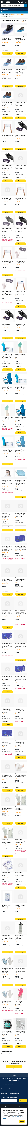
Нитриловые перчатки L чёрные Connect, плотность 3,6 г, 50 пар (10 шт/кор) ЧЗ (7, 548)
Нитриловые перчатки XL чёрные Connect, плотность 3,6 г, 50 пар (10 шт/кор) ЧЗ (20, 710)
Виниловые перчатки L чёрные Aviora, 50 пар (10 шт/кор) (20, 135)
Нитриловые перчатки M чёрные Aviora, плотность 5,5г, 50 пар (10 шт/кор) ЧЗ (7, 613)
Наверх (14, 1075)
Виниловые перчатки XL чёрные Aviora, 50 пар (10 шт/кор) (7, 324)
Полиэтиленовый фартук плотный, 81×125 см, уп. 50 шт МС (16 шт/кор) (7, 937)
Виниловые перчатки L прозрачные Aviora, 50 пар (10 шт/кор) (20, 104)
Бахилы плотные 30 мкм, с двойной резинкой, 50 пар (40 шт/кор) (20, 39)
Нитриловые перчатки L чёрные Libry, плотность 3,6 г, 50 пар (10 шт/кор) (20, 548)
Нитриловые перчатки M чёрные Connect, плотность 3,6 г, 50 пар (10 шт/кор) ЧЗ (20, 613)
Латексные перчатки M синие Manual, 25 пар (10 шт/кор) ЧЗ (20, 419)
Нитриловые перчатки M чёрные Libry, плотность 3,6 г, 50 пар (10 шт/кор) (7, 645)
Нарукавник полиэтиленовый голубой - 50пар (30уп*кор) (6, 515)
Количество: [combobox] (6, 50)
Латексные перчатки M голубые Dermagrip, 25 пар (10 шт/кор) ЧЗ (20, 387)
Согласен (22, 1121)
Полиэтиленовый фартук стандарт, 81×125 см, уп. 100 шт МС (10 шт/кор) (20, 937)
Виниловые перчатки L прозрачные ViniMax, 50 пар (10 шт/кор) (7, 135)
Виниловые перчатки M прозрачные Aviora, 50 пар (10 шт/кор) (20, 167)
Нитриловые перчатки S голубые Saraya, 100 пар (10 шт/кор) (7, 678)
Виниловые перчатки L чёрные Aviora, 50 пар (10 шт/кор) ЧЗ (7, 167)
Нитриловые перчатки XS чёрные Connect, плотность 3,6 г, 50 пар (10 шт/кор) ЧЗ (7, 776)
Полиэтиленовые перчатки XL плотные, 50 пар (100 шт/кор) (20, 905)
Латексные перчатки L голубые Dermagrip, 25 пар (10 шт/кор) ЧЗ (7, 356)
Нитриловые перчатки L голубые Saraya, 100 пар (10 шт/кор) (20, 515)
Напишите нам (13, 1080)
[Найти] (25, 5)
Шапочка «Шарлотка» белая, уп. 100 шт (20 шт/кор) (20, 1033)
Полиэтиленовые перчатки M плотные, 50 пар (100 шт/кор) (20, 874)
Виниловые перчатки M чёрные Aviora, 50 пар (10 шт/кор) (7, 230)
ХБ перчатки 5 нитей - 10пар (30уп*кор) (7, 1002)
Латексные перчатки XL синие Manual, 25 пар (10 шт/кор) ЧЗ (20, 450)
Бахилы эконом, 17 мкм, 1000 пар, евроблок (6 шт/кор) (7, 104)
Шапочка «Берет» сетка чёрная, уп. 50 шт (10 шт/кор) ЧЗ (7, 1033)
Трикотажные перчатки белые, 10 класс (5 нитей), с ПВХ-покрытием (7, 970)
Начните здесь (17, 1068)
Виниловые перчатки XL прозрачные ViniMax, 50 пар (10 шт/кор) (20, 293)
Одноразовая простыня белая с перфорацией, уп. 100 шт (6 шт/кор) (20, 775)
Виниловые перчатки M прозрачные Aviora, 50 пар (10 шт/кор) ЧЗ (7, 198)
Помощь (11, 1053)
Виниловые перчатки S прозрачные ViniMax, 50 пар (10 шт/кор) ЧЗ (7, 261)
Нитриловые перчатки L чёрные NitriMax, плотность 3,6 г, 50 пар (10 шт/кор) (7, 580)
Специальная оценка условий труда (14, 1106)
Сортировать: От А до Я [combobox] (6, 16)
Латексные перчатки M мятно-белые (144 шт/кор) (7, 419)
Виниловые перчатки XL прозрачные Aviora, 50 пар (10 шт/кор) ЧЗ (7, 293)
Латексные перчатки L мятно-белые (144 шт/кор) (20, 356)
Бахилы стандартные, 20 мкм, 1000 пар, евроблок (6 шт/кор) (7, 71)
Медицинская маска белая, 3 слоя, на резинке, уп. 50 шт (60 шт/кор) (7, 482)
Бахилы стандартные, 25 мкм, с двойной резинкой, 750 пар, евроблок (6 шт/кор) (20, 71)
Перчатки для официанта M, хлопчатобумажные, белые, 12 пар (6, 841)
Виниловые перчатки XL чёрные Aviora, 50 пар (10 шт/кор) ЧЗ (20, 324)
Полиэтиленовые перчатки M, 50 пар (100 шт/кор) (6, 905)
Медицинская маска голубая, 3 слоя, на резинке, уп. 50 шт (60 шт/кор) (20, 482)
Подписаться (23, 1100)
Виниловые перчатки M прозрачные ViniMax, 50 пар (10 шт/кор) (20, 198)
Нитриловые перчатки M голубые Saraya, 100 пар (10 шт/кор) (20, 579)
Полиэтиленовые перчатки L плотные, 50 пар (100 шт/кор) (20, 841)
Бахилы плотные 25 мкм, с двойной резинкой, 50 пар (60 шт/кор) (6, 39)
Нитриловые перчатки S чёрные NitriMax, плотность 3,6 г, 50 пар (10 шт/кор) (7, 710)
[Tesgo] (7, 2)
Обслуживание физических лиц (10, 1093)
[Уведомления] (22, 2)
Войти (14, 1066)
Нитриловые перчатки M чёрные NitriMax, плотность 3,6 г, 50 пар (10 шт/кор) (20, 645)
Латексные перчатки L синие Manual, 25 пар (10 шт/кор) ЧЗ (7, 387)
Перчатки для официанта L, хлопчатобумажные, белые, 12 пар (20, 809)
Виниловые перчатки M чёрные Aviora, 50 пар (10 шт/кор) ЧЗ (20, 230)
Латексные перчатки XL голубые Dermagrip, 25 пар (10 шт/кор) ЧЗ (7, 450)
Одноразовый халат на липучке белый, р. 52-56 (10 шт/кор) (7, 808)
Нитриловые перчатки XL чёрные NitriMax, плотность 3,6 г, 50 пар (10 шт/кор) (20, 743)
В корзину (7, 53)
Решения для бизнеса (7, 1089)
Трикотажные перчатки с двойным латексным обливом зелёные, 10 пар (20, 970)
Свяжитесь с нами (18, 1053)
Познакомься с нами (7, 1084)
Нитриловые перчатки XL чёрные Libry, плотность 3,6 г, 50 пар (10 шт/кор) (7, 743)
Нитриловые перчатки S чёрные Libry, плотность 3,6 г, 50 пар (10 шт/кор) (20, 678)
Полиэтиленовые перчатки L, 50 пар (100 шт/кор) (7, 874)
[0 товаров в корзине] (25, 2)
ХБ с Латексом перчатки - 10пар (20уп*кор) (19, 1003)
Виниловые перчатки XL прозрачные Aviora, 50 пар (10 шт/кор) (20, 261)
